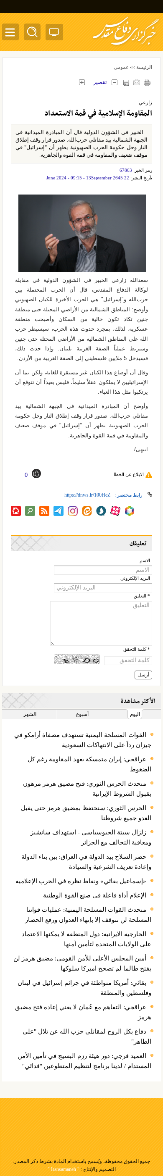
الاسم (145, 560)
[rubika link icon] (130, 511)
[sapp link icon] (101, 511)
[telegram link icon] (58, 511)
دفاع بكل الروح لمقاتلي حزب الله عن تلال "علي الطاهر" (87, 1036)
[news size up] (81, 82)
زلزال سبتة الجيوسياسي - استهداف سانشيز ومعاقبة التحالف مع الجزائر (91, 837)
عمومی (121, 67)
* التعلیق (142, 596)
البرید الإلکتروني (135, 578)
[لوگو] (126, 46)
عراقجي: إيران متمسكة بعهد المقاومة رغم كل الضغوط (89, 764)
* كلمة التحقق (136, 649)
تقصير (100, 82)
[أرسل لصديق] (136, 82)
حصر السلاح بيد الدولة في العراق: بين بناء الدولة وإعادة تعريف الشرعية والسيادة (86, 861)
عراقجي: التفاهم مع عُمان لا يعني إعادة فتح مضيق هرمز (83, 1012)
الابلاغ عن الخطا (129, 474)
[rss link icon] (44, 511)
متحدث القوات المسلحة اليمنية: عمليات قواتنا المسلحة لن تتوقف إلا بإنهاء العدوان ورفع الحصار (88, 914)
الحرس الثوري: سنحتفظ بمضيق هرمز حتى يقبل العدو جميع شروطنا (86, 813)
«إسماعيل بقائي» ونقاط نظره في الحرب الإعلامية (80, 881)
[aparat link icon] (115, 511)
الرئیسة (144, 67)
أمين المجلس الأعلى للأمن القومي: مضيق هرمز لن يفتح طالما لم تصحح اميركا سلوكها (82, 963)
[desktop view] (54, 34)
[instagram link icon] (73, 511)
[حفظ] (126, 82)
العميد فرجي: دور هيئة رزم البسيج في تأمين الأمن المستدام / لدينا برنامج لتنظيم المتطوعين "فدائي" (84, 1060)
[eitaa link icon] (87, 511)
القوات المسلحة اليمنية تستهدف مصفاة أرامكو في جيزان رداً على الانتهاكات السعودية (82, 739)
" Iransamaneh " (63, 1169)
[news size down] (114, 82)
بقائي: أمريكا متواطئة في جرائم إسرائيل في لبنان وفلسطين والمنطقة (84, 987)
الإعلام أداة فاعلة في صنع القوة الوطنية (94, 895)
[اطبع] (147, 82)
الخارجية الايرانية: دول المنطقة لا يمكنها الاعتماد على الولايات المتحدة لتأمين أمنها (86, 939)
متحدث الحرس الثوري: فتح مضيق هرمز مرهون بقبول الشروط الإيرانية (87, 788)
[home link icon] (16, 511)
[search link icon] (30, 511)
